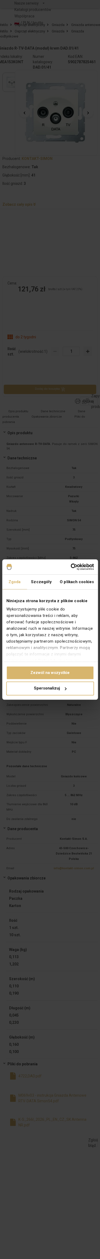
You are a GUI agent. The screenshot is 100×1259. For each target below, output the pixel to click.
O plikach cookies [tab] (77, 581)
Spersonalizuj (47, 688)
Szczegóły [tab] (41, 581)
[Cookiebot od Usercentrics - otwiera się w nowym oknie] (71, 566)
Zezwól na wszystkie (50, 672)
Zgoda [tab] (15, 581)
